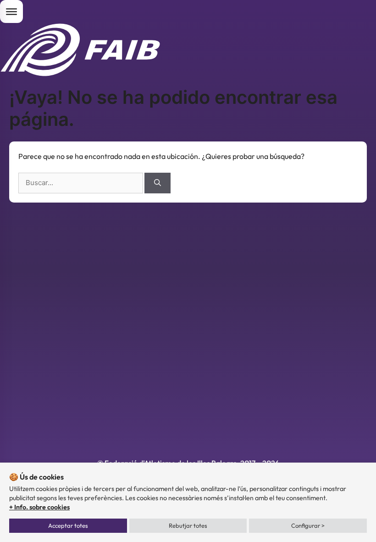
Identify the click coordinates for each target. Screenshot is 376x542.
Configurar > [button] (308, 525)
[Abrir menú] (11, 11)
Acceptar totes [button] (68, 525)
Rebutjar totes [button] (188, 525)
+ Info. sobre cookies (39, 507)
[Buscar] (157, 183)
